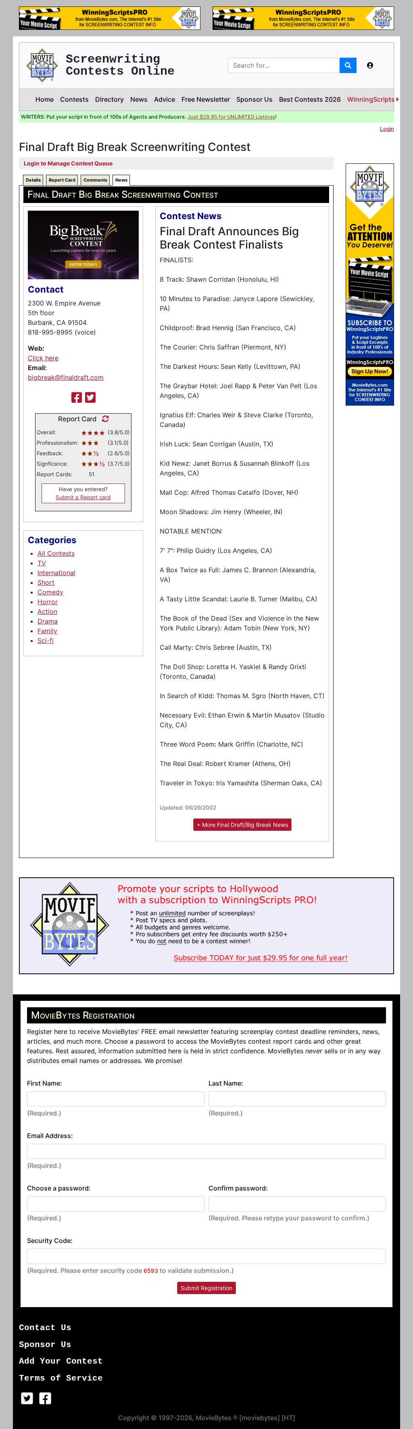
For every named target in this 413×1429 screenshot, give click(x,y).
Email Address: (50, 1136)
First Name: (44, 1083)
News (139, 99)
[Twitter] (90, 397)
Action (47, 611)
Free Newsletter (205, 99)
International (56, 573)
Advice (164, 99)
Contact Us (45, 1328)
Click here (43, 358)
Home (44, 99)
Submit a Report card (83, 497)
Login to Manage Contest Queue (68, 163)
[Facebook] (76, 397)
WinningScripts (371, 99)
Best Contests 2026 (310, 99)
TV (42, 563)
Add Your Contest (61, 1361)
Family (47, 631)
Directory (109, 99)
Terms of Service (61, 1378)
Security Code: (50, 1241)
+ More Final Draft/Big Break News (242, 824)
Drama (48, 621)
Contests (74, 99)
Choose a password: (59, 1188)
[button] (370, 65)
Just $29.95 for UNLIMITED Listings (231, 117)
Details (33, 180)
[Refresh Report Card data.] (103, 419)
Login (387, 129)
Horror (48, 602)
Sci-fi (46, 640)
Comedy (50, 592)
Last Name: (226, 1083)
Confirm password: (238, 1188)
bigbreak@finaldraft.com (66, 377)
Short (46, 582)
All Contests (56, 553)
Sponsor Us (254, 99)
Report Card (62, 180)
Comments (95, 180)
